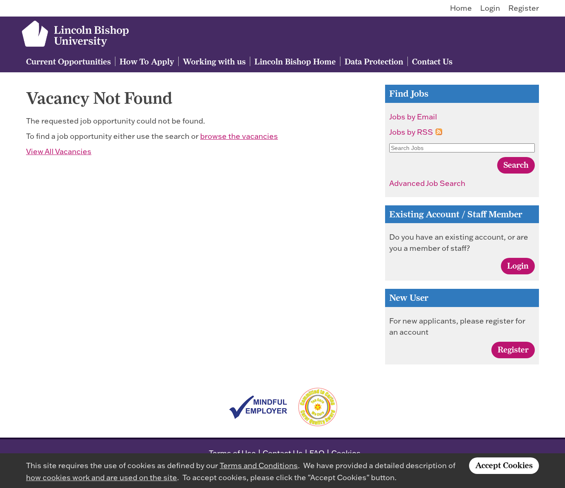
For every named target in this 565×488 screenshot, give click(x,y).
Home (461, 8)
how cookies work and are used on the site (101, 477)
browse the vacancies (239, 136)
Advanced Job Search (427, 183)
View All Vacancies (58, 151)
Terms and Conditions (259, 465)
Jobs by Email (413, 116)
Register (523, 8)
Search (516, 164)
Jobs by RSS (411, 132)
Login (490, 8)
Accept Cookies (504, 465)
